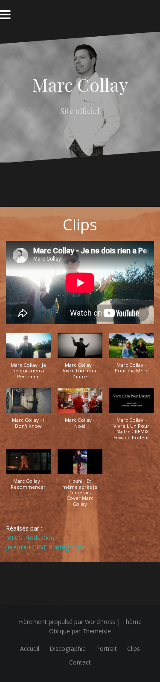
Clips (133, 648)
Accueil (29, 648)
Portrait (106, 648)
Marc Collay (80, 84)
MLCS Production (30, 538)
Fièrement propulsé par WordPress (67, 622)
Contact (80, 662)
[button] (28, 360)
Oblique (59, 631)
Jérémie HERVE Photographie (46, 547)
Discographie (67, 648)
